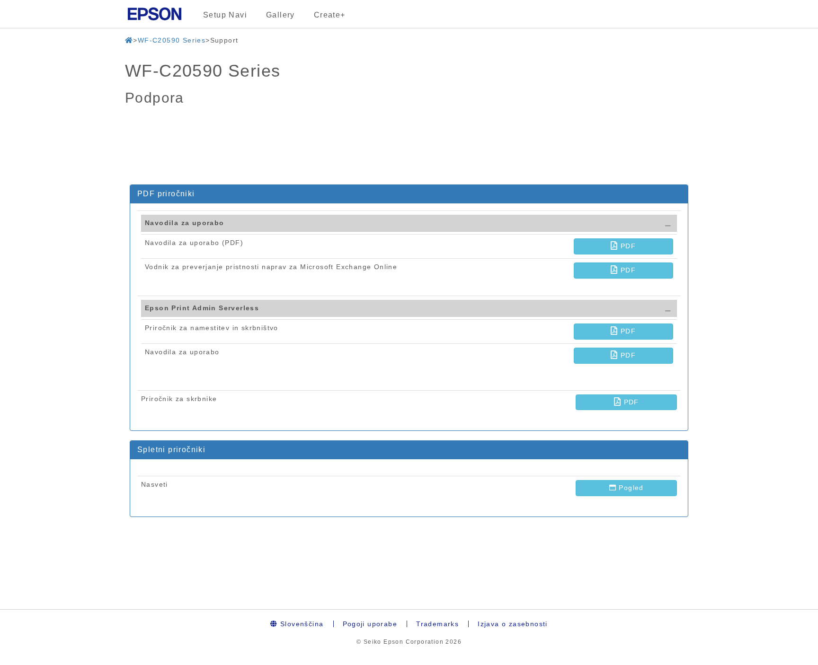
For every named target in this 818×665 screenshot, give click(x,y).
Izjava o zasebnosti (513, 624)
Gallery (280, 15)
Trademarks (437, 624)
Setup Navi (225, 15)
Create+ (330, 15)
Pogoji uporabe (370, 624)
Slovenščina (301, 624)
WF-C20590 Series (171, 40)
